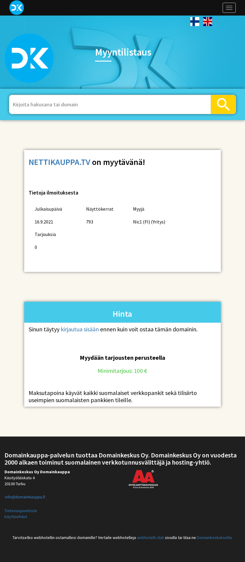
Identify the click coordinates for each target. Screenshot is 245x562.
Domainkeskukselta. (215, 537)
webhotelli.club (150, 537)
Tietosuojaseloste (20, 510)
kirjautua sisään (80, 329)
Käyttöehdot (15, 516)
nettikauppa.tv (59, 162)
